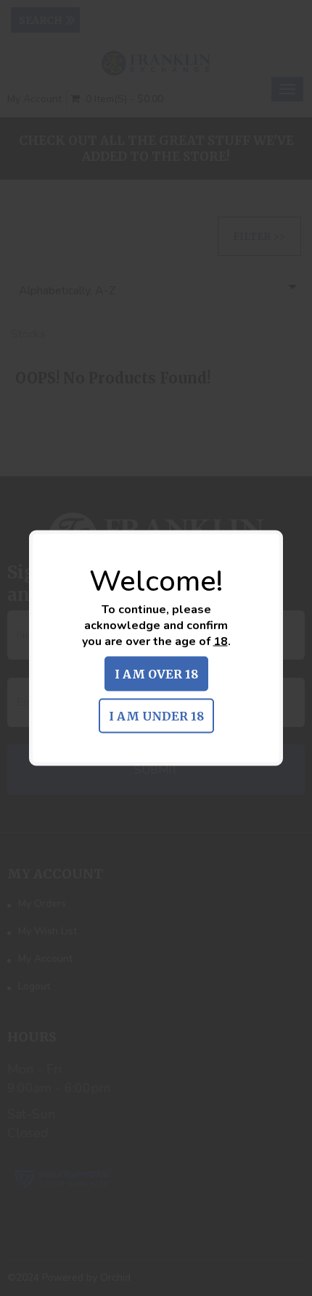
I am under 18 (156, 716)
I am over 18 (156, 674)
